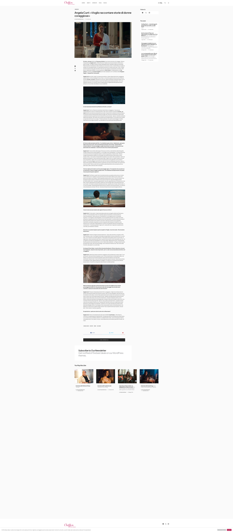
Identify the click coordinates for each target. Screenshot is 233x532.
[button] (160, 3)
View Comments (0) (104, 339)
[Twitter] (146, 12)
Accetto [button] (229, 529)
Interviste (77, 9)
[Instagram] (149, 12)
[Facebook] (142, 12)
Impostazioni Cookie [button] (222, 529)
